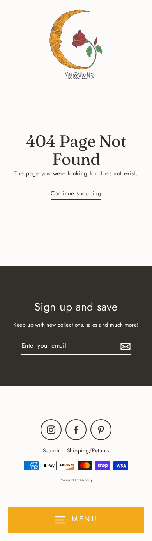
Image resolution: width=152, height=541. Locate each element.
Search (51, 450)
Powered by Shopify (76, 479)
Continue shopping (76, 193)
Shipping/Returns (88, 450)
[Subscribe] (124, 346)
